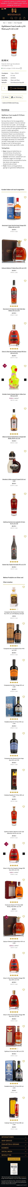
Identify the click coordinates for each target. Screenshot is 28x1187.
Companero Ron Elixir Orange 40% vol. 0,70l (14, 686)
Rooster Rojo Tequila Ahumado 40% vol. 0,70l (14, 564)
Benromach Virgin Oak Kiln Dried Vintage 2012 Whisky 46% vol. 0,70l (14, 226)
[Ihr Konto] (20, 18)
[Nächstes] (25, 380)
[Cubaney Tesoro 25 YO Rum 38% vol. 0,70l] (14, 1107)
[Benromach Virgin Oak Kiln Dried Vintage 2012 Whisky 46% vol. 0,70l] (14, 208)
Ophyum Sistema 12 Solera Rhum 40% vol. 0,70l (14, 942)
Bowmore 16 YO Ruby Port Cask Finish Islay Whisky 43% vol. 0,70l (14, 309)
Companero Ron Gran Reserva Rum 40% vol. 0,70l (14, 649)
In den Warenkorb (19, 88)
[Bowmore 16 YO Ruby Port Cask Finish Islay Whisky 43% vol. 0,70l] (14, 292)
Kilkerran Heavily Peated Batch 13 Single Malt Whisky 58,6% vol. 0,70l (14, 437)
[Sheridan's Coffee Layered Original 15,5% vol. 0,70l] (14, 462)
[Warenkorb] (24, 18)
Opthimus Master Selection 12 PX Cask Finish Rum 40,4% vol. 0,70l (14, 832)
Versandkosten (23, 1176)
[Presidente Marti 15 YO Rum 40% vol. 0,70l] (14, 706)
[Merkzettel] (16, 18)
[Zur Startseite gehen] (14, 11)
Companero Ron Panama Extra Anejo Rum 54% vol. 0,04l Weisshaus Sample (14, 612)
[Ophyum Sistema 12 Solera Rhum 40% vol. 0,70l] (14, 926)
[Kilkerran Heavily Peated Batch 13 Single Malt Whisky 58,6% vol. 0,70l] (14, 420)
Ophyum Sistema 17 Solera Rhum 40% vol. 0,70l (14, 268)
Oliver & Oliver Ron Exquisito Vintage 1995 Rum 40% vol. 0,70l (14, 869)
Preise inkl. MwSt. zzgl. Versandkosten (11, 64)
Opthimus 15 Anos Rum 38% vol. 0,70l (14, 1051)
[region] (14, 45)
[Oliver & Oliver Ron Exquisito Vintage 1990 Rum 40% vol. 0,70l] (14, 334)
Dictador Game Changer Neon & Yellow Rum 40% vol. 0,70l (14, 395)
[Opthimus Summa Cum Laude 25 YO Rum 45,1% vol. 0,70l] (14, 505)
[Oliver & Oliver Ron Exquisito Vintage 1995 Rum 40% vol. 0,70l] (14, 853)
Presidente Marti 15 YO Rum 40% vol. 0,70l (14, 722)
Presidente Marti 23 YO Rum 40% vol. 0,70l (14, 1087)
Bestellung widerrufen (14, 1159)
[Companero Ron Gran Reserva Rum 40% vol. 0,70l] (14, 633)
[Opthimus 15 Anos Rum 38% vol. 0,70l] (14, 1036)
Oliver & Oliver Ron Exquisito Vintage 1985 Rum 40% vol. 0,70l (14, 1015)
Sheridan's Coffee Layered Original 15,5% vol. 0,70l (14, 480)
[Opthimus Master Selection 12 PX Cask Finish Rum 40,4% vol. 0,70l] (14, 816)
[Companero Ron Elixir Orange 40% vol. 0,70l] (14, 670)
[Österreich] (5, 8)
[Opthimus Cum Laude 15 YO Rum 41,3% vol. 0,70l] (14, 45)
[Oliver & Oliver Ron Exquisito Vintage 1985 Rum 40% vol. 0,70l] (14, 999)
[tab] (5, 109)
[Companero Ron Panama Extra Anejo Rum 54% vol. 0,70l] (14, 743)
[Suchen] (12, 18)
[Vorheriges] (3, 380)
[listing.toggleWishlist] (25, 197)
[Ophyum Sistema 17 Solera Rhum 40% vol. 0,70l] (14, 251)
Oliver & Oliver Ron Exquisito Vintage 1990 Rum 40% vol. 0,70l (14, 352)
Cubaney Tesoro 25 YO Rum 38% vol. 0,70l (14, 1123)
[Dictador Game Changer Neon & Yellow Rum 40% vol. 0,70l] (14, 377)
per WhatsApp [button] (18, 97)
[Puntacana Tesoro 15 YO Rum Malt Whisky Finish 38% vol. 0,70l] (14, 889)
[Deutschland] (2, 8)
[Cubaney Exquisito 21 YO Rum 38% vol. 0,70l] (14, 779)
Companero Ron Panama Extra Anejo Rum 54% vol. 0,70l (14, 759)
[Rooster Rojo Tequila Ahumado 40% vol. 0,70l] (14, 547)
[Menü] (4, 18)
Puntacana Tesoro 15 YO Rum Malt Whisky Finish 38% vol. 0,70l (14, 905)
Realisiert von (19, 1185)
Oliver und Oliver (15, 80)
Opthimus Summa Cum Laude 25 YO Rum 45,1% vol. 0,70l (14, 522)
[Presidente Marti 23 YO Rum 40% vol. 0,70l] (14, 1071)
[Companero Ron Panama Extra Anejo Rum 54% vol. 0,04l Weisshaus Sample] (14, 596)
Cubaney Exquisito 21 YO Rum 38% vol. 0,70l (14, 795)
